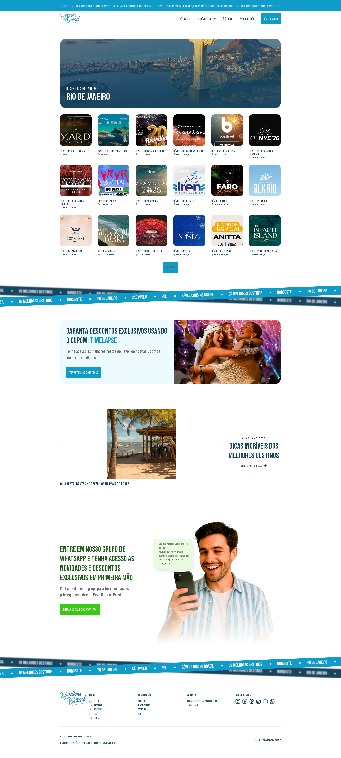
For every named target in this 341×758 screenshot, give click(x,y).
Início (70, 88)
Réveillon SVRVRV (107, 201)
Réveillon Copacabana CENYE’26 (261, 152)
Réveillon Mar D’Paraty (72, 151)
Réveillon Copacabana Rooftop (72, 202)
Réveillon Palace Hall (71, 251)
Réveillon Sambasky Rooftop (189, 151)
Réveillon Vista (181, 251)
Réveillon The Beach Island (263, 251)
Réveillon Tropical (221, 251)
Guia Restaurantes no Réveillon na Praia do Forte (94, 484)
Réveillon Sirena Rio (184, 201)
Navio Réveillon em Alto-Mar (113, 151)
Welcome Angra (106, 251)
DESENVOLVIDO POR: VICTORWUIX (268, 739)
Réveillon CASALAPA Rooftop (151, 151)
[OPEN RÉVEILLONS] (214, 18)
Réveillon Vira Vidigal (147, 201)
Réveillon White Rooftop (149, 251)
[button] (170, 267)
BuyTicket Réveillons (223, 151)
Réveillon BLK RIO (258, 201)
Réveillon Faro (219, 201)
